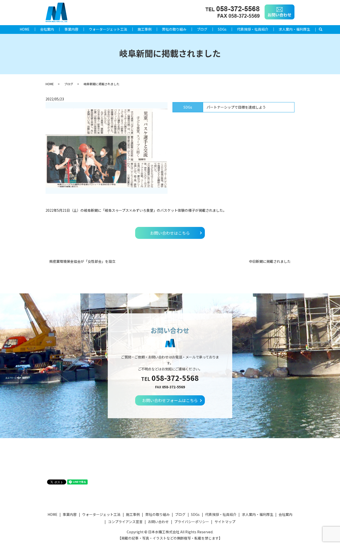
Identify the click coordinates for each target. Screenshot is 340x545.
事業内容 (71, 29)
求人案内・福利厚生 (294, 29)
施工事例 (145, 29)
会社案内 (47, 29)
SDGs (222, 29)
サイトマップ (225, 521)
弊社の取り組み (174, 29)
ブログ (202, 29)
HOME (25, 29)
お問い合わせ (158, 521)
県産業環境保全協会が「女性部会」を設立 (82, 261)
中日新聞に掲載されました (270, 261)
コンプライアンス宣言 (125, 521)
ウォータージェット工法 (108, 29)
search (323, 29)
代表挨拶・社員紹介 (252, 29)
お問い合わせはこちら (170, 233)
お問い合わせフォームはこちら (170, 400)
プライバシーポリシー (191, 521)
